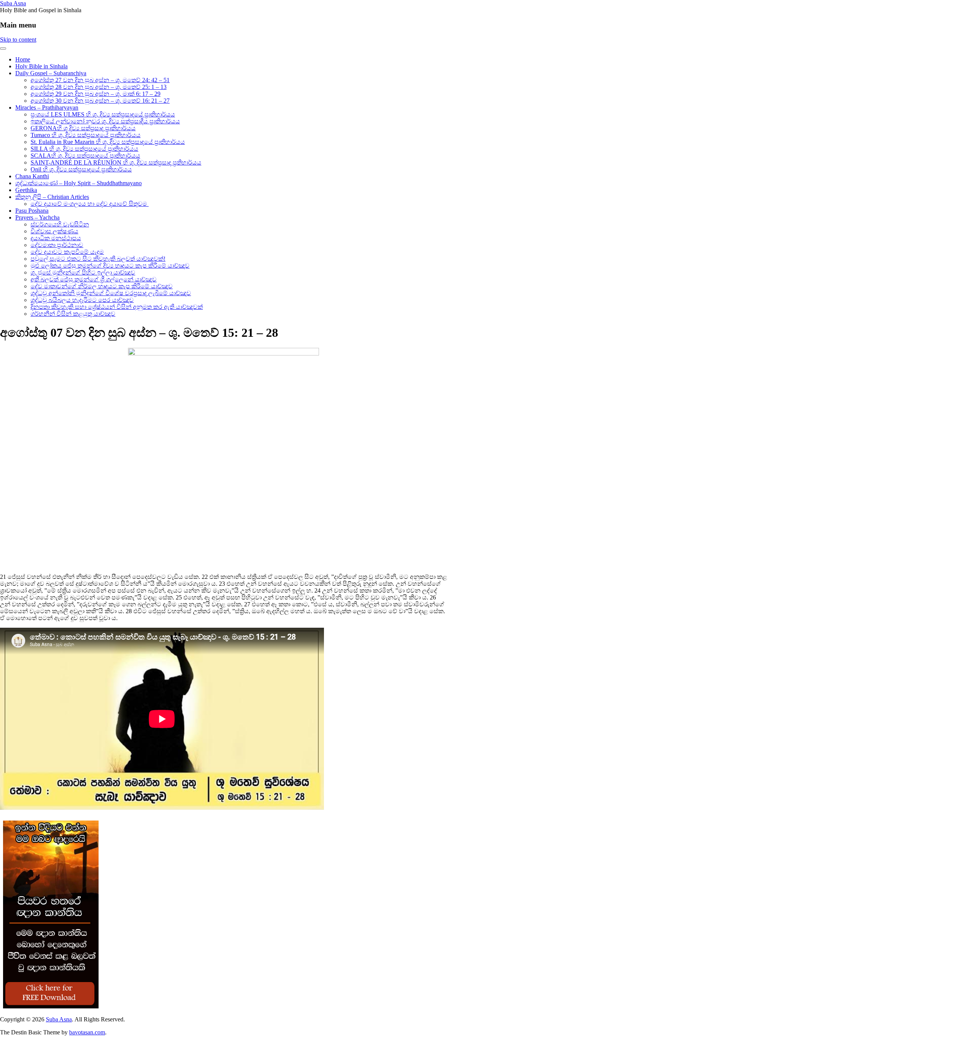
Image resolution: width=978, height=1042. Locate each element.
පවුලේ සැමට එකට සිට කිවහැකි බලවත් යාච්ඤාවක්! (98, 258)
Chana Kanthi (32, 176)
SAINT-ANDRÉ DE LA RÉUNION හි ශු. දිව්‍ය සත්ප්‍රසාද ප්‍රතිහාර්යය (116, 162)
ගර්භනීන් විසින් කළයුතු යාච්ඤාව (73, 313)
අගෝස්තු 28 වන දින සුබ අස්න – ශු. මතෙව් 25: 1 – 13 (99, 87)
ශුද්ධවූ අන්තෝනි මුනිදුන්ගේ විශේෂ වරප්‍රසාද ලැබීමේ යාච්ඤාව (111, 293)
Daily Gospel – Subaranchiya (50, 73)
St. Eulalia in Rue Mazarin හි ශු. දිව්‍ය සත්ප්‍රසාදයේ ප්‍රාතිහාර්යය (108, 142)
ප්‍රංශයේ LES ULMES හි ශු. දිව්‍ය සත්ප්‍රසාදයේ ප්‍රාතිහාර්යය (103, 114)
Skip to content (18, 39)
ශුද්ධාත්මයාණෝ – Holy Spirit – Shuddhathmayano (78, 183)
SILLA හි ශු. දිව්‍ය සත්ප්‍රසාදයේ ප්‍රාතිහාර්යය (84, 148)
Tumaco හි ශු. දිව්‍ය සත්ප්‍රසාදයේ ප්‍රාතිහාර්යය (86, 135)
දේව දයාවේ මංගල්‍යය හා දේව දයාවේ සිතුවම (90, 203)
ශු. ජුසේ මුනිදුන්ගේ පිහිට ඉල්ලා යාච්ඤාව (83, 272)
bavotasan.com (87, 1032)
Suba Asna (13, 3)
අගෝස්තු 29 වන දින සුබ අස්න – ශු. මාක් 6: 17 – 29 (95, 93)
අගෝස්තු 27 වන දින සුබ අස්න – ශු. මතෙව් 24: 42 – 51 (100, 80)
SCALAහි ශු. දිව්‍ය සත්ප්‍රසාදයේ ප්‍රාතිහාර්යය (85, 155)
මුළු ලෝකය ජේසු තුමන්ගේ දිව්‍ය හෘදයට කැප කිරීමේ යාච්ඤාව (110, 265)
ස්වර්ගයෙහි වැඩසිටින (60, 224)
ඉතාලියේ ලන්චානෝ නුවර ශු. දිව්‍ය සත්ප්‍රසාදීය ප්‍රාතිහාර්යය (105, 121)
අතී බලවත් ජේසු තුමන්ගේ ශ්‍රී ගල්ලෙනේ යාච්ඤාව (94, 279)
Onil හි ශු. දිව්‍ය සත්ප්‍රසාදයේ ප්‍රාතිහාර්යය (81, 169)
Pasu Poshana (32, 210)
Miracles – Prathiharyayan (46, 107)
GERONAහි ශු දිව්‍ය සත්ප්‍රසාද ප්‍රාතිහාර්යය (83, 128)
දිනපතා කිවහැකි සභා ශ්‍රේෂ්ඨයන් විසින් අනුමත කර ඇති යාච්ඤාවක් (117, 307)
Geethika (26, 190)
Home (22, 59)
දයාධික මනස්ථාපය (56, 238)
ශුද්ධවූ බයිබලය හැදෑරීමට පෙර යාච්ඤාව (82, 300)
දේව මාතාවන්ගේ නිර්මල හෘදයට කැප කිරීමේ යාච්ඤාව (102, 286)
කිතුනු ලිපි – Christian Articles (52, 197)
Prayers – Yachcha (37, 217)
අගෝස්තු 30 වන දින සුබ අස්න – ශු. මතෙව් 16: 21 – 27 (100, 100)
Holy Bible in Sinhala (41, 66)
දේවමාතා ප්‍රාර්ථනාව (57, 245)
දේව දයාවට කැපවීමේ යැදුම (67, 252)
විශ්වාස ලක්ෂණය (54, 231)
